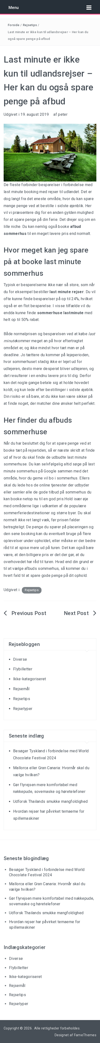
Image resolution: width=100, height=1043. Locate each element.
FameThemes (85, 1035)
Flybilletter (22, 669)
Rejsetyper (22, 708)
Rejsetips (30, 25)
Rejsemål (21, 689)
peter (62, 114)
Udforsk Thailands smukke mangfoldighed (50, 801)
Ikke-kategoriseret (29, 679)
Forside (13, 25)
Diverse (20, 659)
